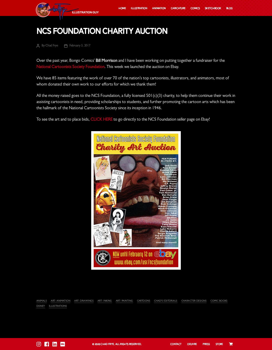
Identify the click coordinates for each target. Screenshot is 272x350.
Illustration (139, 8)
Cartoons (143, 301)
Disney (40, 306)
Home (122, 8)
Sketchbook (213, 8)
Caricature (178, 8)
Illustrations (58, 306)
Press (206, 344)
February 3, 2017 (79, 45)
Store (219, 344)
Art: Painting (124, 301)
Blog (229, 8)
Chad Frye (51, 45)
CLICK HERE (102, 120)
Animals (41, 301)
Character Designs (193, 301)
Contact (175, 344)
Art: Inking (105, 301)
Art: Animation (60, 301)
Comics (195, 8)
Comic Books (219, 301)
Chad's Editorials (165, 301)
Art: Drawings (84, 301)
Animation (159, 8)
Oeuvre (192, 344)
